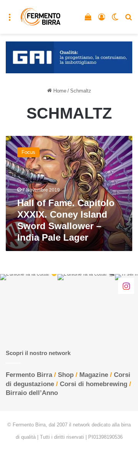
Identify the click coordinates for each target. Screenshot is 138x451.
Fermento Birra (29, 374)
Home (59, 91)
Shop (66, 374)
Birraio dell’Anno (32, 392)
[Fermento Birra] (40, 16)
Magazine (93, 374)
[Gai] (69, 57)
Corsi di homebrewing (93, 384)
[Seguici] (126, 285)
